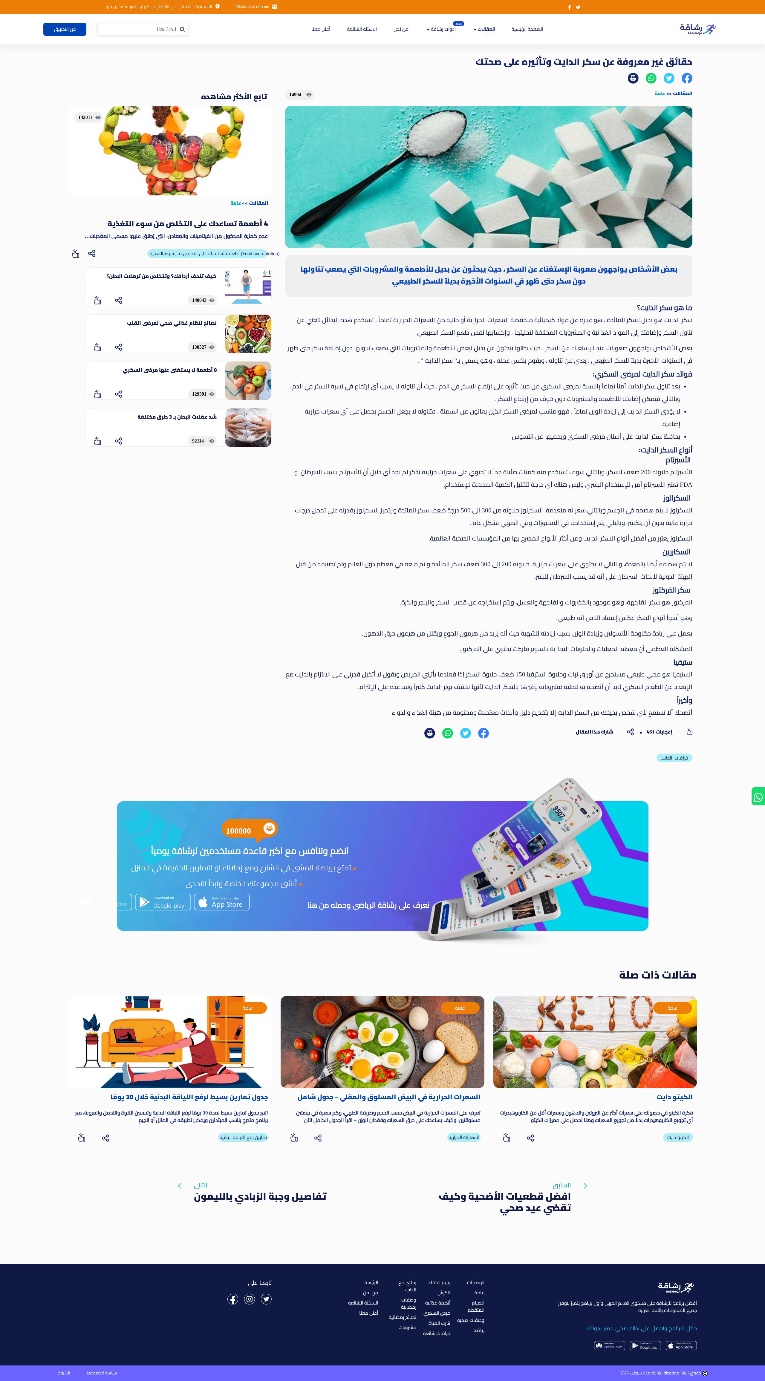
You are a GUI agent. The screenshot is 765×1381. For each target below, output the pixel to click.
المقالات (682, 93)
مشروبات (407, 1327)
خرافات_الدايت (674, 757)
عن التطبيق (65, 29)
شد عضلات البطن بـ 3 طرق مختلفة (177, 416)
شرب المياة (439, 1323)
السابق (505, 1186)
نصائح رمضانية (402, 1317)
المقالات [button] (486, 29)
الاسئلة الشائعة (362, 29)
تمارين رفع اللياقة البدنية (243, 1137)
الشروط (63, 1373)
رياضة (479, 1330)
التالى (260, 1186)
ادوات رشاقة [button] (443, 29)
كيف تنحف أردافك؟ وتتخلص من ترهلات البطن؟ (162, 276)
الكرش (443, 1292)
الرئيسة (371, 1282)
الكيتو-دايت (678, 1137)
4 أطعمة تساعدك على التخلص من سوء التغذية (188, 223)
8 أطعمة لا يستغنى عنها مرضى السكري (170, 369)
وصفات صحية (470, 1320)
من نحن (401, 29)
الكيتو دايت (675, 1097)
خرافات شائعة (436, 1333)
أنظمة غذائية (437, 1302)
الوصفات (475, 1282)
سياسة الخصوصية (101, 1373)
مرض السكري (436, 1313)
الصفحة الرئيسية (526, 29)
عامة (660, 93)
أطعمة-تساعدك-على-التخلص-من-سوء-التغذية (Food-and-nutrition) (208, 253)
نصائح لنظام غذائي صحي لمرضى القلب (172, 323)
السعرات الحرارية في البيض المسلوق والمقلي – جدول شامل (389, 1097)
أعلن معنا (320, 29)
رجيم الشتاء (439, 1282)
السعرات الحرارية (464, 1137)
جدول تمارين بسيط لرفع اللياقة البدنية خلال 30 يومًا (189, 1097)
